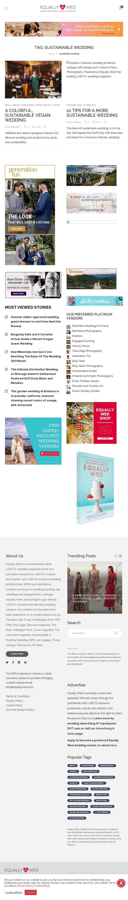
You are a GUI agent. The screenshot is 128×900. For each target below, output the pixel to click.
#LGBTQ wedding (78, 789)
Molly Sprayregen (12, 127)
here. (113, 745)
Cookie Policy (14, 705)
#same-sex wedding (79, 812)
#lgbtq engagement (94, 783)
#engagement (107, 765)
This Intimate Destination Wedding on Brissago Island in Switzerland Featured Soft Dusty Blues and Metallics (34, 376)
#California (88, 765)
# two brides (101, 812)
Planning (89, 105)
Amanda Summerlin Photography (92, 376)
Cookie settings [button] (13, 892)
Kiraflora (77, 336)
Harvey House (81, 346)
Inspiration (74, 105)
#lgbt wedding (100, 789)
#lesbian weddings (103, 777)
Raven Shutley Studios (86, 391)
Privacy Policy (14, 700)
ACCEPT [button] (31, 892)
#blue (72, 765)
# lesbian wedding (79, 777)
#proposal (101, 800)
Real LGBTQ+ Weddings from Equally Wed (32, 105)
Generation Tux (81, 356)
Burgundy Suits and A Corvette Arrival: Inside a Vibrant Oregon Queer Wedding (32, 339)
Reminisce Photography (87, 331)
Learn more (17, 654)
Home (51, 54)
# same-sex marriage (102, 806)
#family (73, 771)
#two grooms (77, 818)
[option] (94, 588)
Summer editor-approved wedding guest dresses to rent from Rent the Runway (36, 322)
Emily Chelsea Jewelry (85, 381)
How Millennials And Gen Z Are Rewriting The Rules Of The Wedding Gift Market (36, 356)
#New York (101, 795)
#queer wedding (78, 806)
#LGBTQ (73, 783)
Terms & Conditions (18, 696)
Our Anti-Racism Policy (20, 709)
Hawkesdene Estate (84, 371)
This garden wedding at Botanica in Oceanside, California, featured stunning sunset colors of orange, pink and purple (35, 398)
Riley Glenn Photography (87, 366)
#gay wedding (90, 771)
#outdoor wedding (80, 800)
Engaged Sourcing (83, 341)
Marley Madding (73, 122)
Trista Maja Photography (87, 351)
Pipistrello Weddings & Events (90, 326)
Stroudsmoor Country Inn (87, 386)
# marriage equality (80, 795)
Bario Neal (78, 361)
